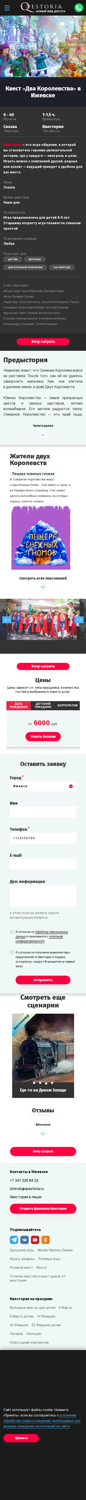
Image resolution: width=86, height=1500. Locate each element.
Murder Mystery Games (55, 1250)
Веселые (35, 259)
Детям (12, 259)
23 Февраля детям (46, 1325)
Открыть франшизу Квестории (43, 1209)
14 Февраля (46, 1316)
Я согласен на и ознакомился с (42, 937)
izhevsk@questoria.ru (27, 1189)
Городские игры (22, 1250)
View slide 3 (46, 1083)
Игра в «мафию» (22, 1259)
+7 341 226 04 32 (24, 1181)
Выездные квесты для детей (32, 1308)
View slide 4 (52, 1083)
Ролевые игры (49, 1259)
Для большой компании (25, 267)
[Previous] (6, 619)
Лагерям (16, 1334)
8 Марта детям (21, 1316)
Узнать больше (43, 1056)
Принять (21, 1438)
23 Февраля (19, 1325)
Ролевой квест (21, 1268)
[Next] (79, 619)
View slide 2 (40, 1083)
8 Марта (65, 1308)
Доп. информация (27, 881)
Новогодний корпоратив (29, 1343)
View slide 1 (34, 1083)
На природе (62, 267)
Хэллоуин (33, 1334)
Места (41, 1268)
